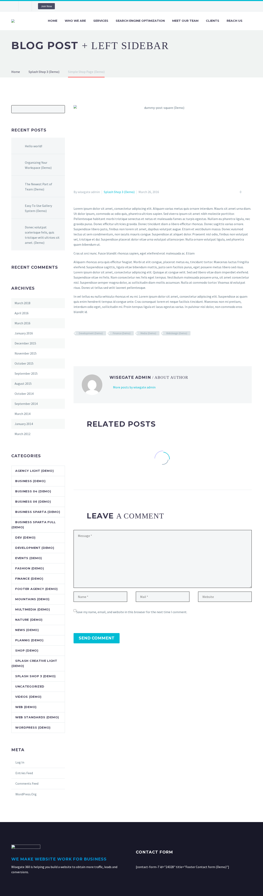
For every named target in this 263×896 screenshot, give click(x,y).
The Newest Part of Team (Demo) (38, 186)
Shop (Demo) (26, 650)
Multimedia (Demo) (32, 609)
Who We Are (75, 21)
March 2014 (22, 414)
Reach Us (234, 21)
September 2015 (26, 373)
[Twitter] (82, 345)
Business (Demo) (30, 481)
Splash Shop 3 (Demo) (119, 192)
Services (100, 21)
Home (52, 21)
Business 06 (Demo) (33, 501)
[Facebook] (76, 345)
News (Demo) (27, 630)
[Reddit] (106, 345)
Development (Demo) (91, 333)
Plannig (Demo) (29, 640)
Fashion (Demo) (29, 568)
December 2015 (25, 343)
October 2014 (24, 394)
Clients (212, 21)
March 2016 (22, 323)
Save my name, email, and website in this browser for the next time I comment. (131, 612)
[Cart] (251, 20)
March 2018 (22, 303)
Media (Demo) (148, 333)
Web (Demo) (26, 707)
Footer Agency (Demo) (36, 589)
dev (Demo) (25, 537)
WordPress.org (26, 794)
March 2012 (22, 434)
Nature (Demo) (29, 620)
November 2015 (26, 353)
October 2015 (24, 363)
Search (60, 109)
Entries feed (24, 773)
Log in (19, 762)
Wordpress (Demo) (33, 727)
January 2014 (24, 424)
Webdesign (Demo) (176, 333)
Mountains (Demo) (32, 599)
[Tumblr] (94, 345)
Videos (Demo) (28, 697)
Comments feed (26, 783)
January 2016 (24, 333)
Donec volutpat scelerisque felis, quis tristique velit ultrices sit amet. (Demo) (42, 235)
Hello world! (33, 146)
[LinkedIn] (100, 345)
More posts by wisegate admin (134, 387)
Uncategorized (29, 686)
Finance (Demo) (121, 333)
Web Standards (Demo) (37, 717)
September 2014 (26, 404)
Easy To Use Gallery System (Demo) (38, 208)
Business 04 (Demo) (33, 491)
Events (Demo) (28, 558)
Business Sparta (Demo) (37, 512)
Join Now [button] (46, 6)
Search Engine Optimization (140, 21)
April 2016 (22, 313)
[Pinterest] (88, 345)
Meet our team (185, 21)
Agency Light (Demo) (34, 471)
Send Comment (96, 638)
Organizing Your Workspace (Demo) (38, 165)
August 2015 (23, 383)
